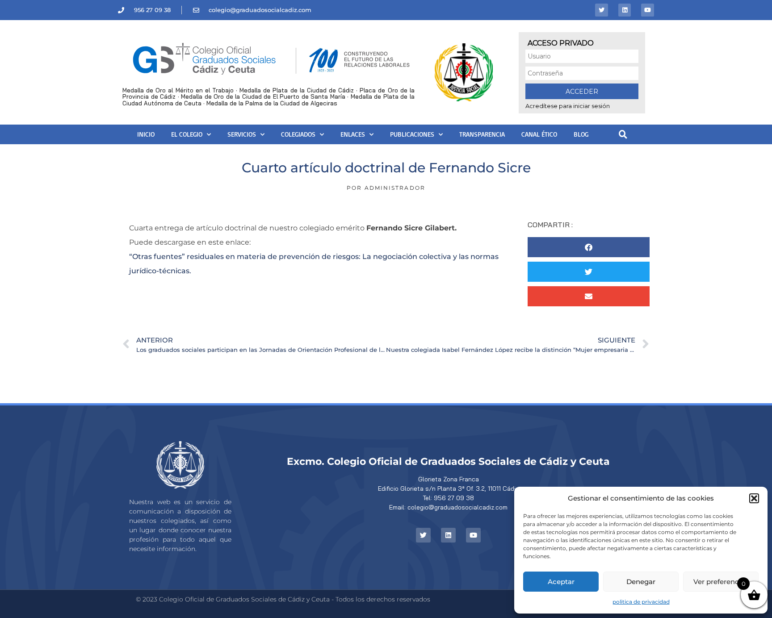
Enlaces (352, 134)
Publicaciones (412, 134)
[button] (754, 498)
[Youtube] (647, 10)
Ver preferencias (720, 581)
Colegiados (298, 134)
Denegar (640, 581)
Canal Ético (539, 134)
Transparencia (482, 134)
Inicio (146, 134)
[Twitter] (601, 10)
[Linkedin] (624, 10)
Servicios (241, 134)
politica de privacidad (641, 601)
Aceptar (561, 581)
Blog (581, 134)
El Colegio (186, 134)
